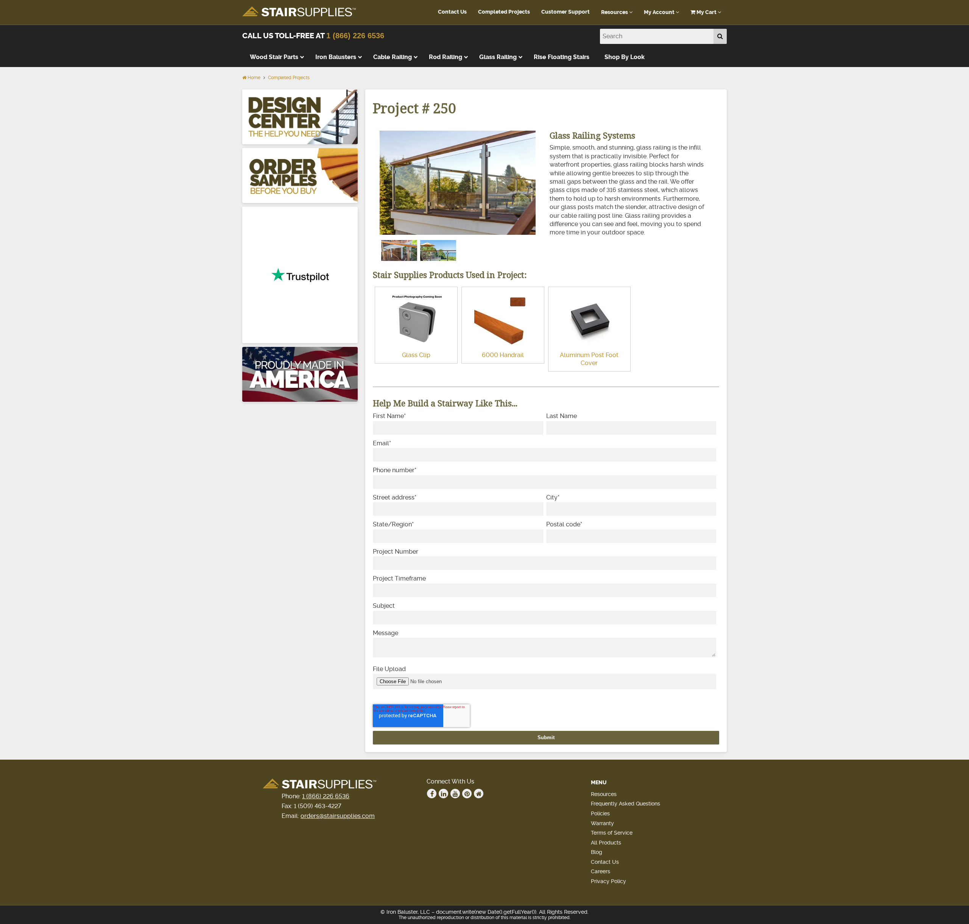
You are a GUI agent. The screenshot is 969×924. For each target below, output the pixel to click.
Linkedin (443, 793)
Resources (615, 12)
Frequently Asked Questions (625, 804)
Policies (600, 813)
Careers (600, 871)
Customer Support (565, 12)
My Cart (706, 12)
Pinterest (467, 793)
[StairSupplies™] (299, 11)
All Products (606, 843)
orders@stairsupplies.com (338, 815)
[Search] (720, 36)
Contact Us (452, 12)
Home (253, 77)
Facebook (431, 793)
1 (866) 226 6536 (355, 35)
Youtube (455, 793)
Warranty (602, 823)
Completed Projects (504, 12)
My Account (660, 12)
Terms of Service (611, 833)
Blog (596, 852)
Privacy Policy (608, 881)
